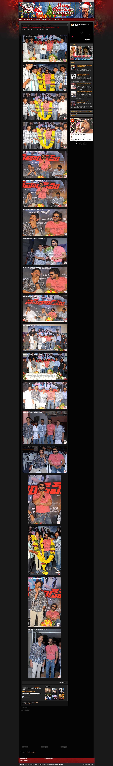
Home (21, 1)
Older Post (64, 747)
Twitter (30, 1)
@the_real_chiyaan (74, 113)
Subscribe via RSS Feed (29, 691)
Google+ (40, 1)
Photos (31, 25)
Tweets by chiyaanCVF (25, 760)
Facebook (35, 1)
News (32, 19)
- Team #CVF (90, 764)
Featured (28, 25)
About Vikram (27, 19)
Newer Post (25, 747)
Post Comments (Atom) (31, 752)
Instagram (46, 1)
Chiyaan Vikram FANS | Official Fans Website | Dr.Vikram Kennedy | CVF (41, 764)
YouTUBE (26, 1)
